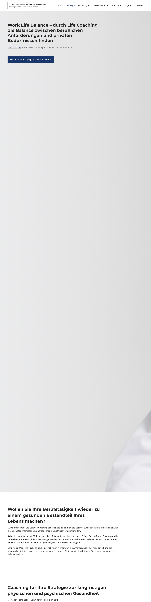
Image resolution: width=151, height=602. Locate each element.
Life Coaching (14, 47)
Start (60, 5)
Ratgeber (128, 5)
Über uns (115, 5)
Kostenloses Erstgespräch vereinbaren (29, 59)
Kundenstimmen (99, 5)
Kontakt (140, 5)
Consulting (82, 5)
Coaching (69, 5)
